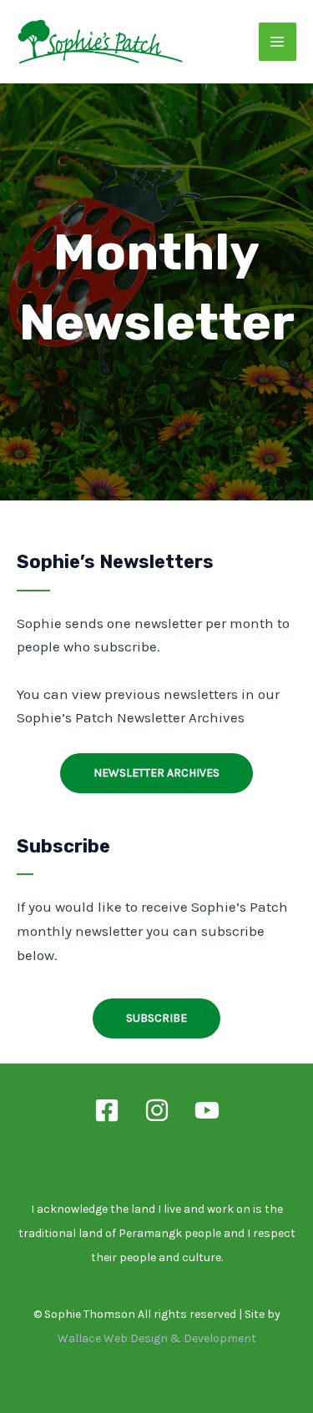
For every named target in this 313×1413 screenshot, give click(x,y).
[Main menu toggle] (278, 42)
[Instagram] (156, 1110)
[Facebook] (106, 1110)
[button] (156, 773)
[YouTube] (207, 1110)
